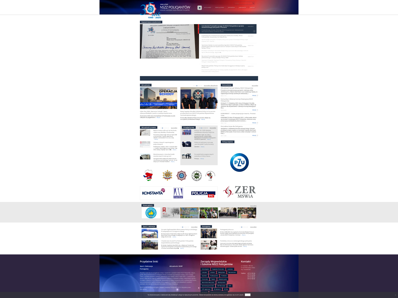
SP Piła (226, 289)
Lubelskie (230, 269)
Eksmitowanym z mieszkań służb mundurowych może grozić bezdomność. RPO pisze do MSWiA (164, 156)
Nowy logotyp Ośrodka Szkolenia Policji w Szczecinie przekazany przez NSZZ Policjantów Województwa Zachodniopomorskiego (197, 113)
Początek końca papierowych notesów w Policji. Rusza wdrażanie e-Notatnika (204, 156)
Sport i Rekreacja (146, 266)
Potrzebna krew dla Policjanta (232, 126)
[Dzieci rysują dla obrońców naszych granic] (189, 212)
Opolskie (204, 275)
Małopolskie (221, 272)
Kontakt (252, 7)
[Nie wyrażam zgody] (395, 295)
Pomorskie (205, 279)
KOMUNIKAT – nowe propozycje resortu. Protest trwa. (238, 114)
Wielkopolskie (221, 282)
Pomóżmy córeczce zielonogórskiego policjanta (236, 241)
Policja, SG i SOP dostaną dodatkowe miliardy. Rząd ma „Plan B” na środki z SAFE (204, 132)
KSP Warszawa (221, 286)
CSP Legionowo (206, 289)
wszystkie (174, 128)
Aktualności (207, 7)
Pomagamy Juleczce (227, 229)
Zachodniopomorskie (208, 286)
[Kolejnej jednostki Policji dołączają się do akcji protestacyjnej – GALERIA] (151, 212)
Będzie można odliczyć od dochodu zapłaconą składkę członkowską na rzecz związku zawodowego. (165, 132)
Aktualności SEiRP (176, 266)
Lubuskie (204, 272)
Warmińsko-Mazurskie (208, 282)
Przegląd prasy (219, 7)
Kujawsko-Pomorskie (218, 269)
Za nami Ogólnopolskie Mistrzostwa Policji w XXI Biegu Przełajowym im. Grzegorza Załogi (179, 230)
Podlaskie (224, 275)
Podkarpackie (214, 275)
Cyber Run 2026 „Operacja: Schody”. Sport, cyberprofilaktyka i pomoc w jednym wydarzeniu (156, 112)
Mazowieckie (232, 272)
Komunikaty (242, 7)
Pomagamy (144, 269)
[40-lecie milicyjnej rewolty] (227, 212)
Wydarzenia (231, 7)
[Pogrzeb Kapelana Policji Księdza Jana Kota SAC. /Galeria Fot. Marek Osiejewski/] (208, 212)
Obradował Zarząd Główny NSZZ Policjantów (237, 88)
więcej (158, 117)
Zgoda (248, 295)
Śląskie (213, 279)
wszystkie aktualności (211, 85)
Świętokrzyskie (223, 279)
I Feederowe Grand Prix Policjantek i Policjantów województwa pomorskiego (177, 242)
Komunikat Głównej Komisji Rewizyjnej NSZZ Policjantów (237, 100)
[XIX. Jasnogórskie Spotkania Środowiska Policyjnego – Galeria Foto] (247, 212)
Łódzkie (212, 272)
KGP (230, 286)
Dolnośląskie (205, 269)
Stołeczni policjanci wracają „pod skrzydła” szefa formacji (204, 143)
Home (199, 8)
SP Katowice (217, 289)
